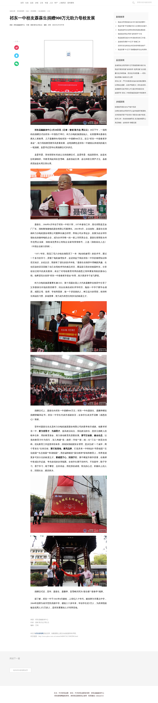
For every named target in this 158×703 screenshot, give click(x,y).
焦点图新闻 (42, 11)
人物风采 (62, 3)
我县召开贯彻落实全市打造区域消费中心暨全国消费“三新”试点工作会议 (131, 22)
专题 (46, 3)
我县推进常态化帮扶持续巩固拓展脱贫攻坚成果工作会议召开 (131, 30)
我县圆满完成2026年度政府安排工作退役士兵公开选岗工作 (131, 38)
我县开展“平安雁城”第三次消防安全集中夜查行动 (131, 26)
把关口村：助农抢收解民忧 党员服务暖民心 (130, 119)
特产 (56, 3)
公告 (41, 3)
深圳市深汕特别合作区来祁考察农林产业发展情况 (131, 46)
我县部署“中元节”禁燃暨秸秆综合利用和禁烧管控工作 (131, 49)
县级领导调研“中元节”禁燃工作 (127, 42)
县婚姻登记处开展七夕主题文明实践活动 (129, 89)
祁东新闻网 (20, 11)
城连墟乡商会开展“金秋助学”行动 (128, 34)
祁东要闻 (34, 11)
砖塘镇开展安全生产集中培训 (125, 107)
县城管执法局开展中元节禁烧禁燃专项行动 (130, 65)
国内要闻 (70, 3)
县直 (31, 3)
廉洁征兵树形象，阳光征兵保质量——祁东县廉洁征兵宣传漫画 (131, 73)
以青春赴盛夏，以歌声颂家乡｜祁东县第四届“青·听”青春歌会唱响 (131, 85)
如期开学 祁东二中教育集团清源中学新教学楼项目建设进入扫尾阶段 (131, 93)
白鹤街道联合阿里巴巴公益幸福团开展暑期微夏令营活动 (131, 111)
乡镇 (36, 3)
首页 (22, 3)
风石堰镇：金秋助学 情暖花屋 (125, 123)
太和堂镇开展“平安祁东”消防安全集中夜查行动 (131, 115)
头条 (27, 3)
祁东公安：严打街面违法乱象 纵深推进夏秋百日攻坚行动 (131, 81)
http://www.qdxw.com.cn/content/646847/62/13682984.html (58, 636)
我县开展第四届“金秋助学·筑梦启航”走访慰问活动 (131, 69)
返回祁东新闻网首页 (20, 670)
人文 (51, 3)
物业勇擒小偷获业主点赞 (124, 77)
